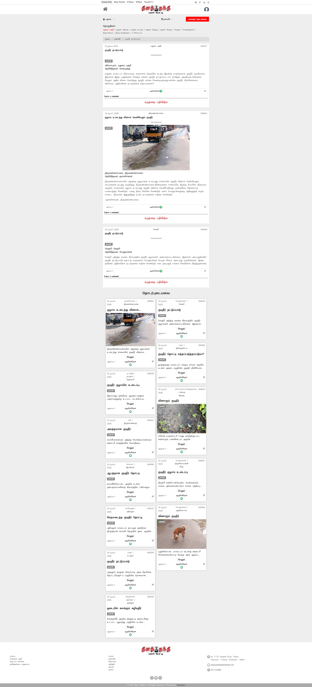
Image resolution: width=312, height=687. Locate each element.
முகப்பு (107, 39)
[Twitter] (204, 2)
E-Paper (130, 2)
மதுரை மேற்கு (166, 30)
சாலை (111, 656)
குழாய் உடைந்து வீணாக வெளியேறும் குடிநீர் (129, 117)
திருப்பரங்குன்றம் (122, 33)
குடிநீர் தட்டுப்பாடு (114, 233)
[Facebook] (200, 2)
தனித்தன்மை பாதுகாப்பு (19, 664)
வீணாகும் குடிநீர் (168, 401)
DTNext (139, 2)
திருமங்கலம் (108, 33)
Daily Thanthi (119, 2)
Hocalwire (181, 685)
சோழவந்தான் (188, 30)
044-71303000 (216, 670)
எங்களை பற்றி (16, 659)
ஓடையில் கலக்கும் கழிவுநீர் (124, 608)
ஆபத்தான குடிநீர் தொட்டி (123, 473)
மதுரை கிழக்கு (122, 30)
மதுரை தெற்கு (151, 30)
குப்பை (111, 667)
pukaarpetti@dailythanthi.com (222, 665)
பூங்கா (110, 670)
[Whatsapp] (208, 2)
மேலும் (130, 357)
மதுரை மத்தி (108, 30)
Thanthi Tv (148, 2)
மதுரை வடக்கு (137, 30)
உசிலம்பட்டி (137, 33)
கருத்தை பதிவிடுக (156, 102)
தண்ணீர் (117, 39)
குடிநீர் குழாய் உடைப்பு (173, 472)
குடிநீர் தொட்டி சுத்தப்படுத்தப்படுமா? (181, 354)
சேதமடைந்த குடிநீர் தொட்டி (124, 517)
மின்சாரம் (112, 662)
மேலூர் (177, 30)
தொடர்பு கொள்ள (17, 662)
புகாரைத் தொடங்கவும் (197, 19)
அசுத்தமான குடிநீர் (119, 429)
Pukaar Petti (107, 2)
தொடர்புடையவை (156, 293)
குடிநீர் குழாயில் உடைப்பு (123, 385)
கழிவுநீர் (111, 664)
